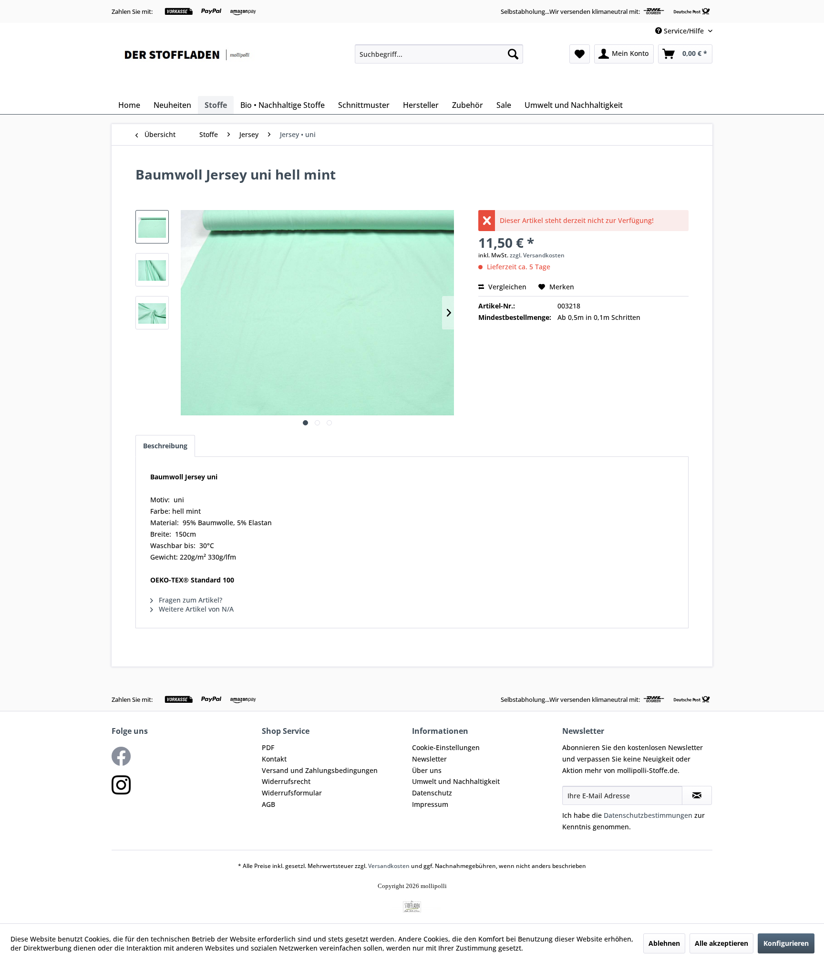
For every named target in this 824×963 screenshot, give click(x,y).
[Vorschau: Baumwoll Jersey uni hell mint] (152, 226)
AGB (268, 804)
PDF (268, 747)
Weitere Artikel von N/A (195, 609)
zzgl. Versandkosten (537, 255)
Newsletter (429, 758)
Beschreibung (165, 445)
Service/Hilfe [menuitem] (684, 30)
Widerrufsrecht (286, 781)
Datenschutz (432, 792)
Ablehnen (664, 943)
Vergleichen (506, 286)
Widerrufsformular (292, 792)
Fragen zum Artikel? (189, 599)
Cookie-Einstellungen (446, 747)
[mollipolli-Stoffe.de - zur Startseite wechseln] (187, 67)
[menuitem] (439, 53)
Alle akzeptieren (721, 943)
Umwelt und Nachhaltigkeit (456, 781)
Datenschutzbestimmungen (648, 815)
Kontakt (274, 758)
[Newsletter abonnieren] (697, 795)
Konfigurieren (786, 943)
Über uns (427, 770)
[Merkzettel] (579, 53)
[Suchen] (513, 53)
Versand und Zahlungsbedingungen (320, 770)
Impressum (430, 804)
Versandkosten (389, 866)
